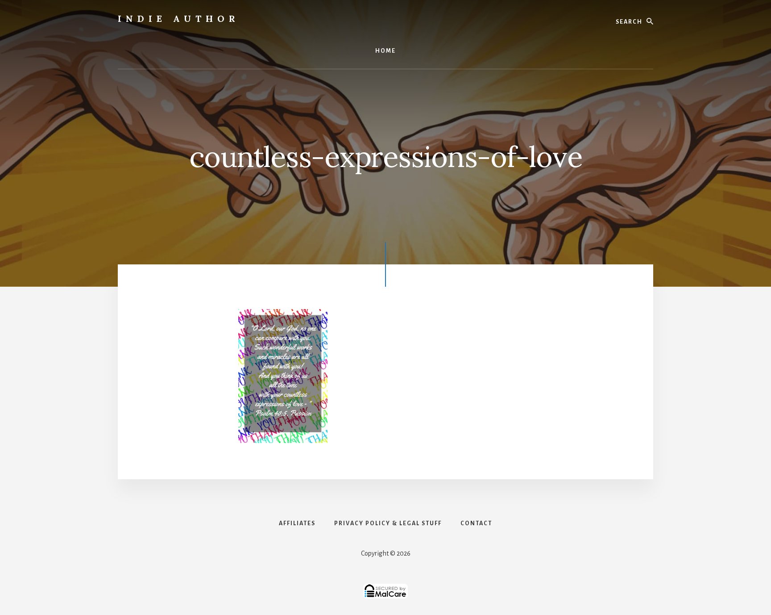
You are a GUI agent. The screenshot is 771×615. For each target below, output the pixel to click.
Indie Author (179, 18)
